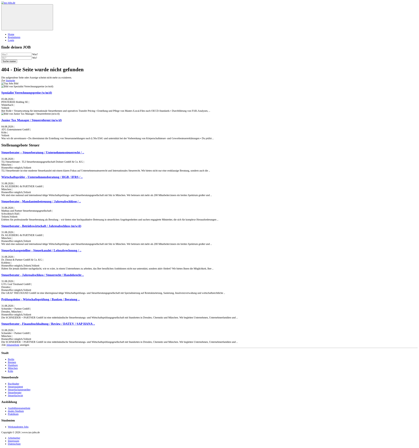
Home (11, 34)
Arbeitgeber (14, 438)
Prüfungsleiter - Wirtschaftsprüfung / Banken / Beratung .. (40, 299)
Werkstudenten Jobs (18, 426)
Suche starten (9, 61)
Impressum (13, 440)
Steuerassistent (15, 386)
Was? (35, 54)
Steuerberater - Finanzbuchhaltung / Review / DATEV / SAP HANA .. (48, 323)
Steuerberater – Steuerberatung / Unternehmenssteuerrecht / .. (42, 152)
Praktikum (13, 414)
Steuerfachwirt (15, 395)
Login (11, 40)
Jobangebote (12, 344)
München (13, 368)
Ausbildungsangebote (19, 408)
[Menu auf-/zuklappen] (27, 17)
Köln (10, 371)
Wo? (34, 57)
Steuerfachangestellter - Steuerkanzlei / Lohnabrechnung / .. (41, 250)
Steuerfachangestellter (19, 389)
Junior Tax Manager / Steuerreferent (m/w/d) (31, 120)
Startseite (10, 80)
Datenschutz (14, 443)
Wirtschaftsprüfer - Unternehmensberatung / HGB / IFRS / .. (42, 177)
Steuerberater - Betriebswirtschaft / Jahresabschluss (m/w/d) (41, 226)
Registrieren (14, 37)
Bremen (12, 362)
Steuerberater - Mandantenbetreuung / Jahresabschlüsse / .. (41, 201)
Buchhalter (13, 383)
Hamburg (13, 365)
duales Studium (16, 411)
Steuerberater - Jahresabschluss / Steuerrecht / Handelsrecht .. (42, 275)
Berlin (11, 359)
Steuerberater (14, 392)
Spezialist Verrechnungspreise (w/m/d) (26, 92)
